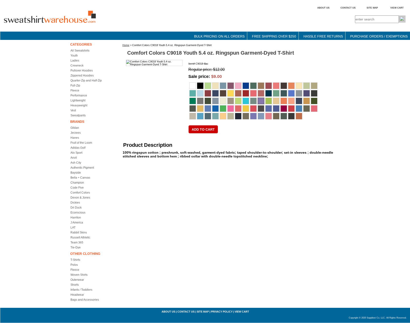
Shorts (74, 284)
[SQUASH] (223, 116)
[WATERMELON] (268, 116)
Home (125, 45)
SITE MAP (372, 7)
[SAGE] (306, 108)
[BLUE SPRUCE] (253, 85)
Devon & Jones (80, 197)
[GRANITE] (299, 93)
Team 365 (76, 242)
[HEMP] (208, 101)
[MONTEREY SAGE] (314, 101)
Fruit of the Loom (81, 142)
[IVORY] (223, 101)
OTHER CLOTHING (85, 254)
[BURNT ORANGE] (291, 85)
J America (76, 222)
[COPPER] (238, 93)
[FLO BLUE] (291, 93)
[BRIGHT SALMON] (276, 85)
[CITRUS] (230, 93)
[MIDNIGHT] (299, 101)
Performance (78, 95)
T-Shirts (75, 259)
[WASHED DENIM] (261, 116)
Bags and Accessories (84, 299)
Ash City (75, 162)
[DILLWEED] (276, 93)
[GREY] (200, 101)
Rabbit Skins (78, 232)
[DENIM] (268, 93)
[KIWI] (238, 101)
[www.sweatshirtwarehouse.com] (59, 21)
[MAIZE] (276, 101)
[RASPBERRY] (283, 108)
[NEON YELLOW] (245, 108)
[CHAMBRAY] (200, 93)
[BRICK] (268, 85)
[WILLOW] (283, 116)
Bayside (75, 172)
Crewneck (77, 65)
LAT (72, 227)
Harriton (75, 217)
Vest (73, 110)
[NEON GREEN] (223, 108)
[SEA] (208, 116)
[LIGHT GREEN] (253, 101)
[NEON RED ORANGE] (238, 108)
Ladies (74, 60)
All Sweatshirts (79, 50)
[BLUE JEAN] (245, 85)
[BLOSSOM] (238, 85)
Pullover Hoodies (81, 70)
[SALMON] (314, 108)
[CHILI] (208, 93)
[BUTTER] (299, 85)
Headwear (77, 294)
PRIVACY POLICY (222, 311)
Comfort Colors (80, 192)
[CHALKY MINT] (192, 93)
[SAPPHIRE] (200, 116)
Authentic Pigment (82, 167)
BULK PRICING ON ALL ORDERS (219, 36)
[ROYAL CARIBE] (299, 108)
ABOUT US (323, 7)
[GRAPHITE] (314, 93)
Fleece (74, 90)
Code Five (77, 187)
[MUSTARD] (200, 108)
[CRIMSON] (245, 93)
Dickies (75, 202)
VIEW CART (397, 7)
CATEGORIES (81, 44)
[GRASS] (192, 101)
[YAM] (299, 116)
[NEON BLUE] (215, 108)
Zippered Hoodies (82, 75)
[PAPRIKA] (253, 108)
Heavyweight (78, 105)
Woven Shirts (79, 274)
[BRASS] (261, 85)
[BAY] (223, 85)
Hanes (74, 137)
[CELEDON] (306, 85)
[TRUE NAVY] (238, 116)
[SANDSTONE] (192, 116)
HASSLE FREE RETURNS (323, 36)
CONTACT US (348, 7)
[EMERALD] (283, 93)
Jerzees (75, 132)
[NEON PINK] (230, 108)
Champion (77, 182)
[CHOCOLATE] (223, 93)
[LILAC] (261, 101)
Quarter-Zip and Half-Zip (86, 80)
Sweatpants (78, 115)
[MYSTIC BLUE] (208, 108)
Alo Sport (76, 152)
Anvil (73, 157)
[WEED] (276, 116)
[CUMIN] (261, 93)
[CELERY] (314, 85)
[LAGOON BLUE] (245, 101)
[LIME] (268, 101)
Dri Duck (76, 207)
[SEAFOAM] (215, 116)
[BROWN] (283, 85)
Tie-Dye (75, 247)
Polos (74, 264)
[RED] (291, 108)
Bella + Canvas (80, 177)
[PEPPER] (261, 108)
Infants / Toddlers (81, 289)
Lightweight (77, 100)
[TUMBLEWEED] (245, 116)
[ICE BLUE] (215, 101)
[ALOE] (208, 85)
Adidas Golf (77, 147)
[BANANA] (215, 85)
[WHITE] (192, 85)
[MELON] (291, 101)
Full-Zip (75, 85)
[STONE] (230, 116)
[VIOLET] (253, 116)
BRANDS (77, 122)
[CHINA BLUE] (215, 93)
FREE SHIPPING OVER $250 (274, 36)
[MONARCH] (306, 101)
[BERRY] (230, 85)
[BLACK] (200, 85)
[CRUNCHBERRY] (253, 93)
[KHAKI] (230, 101)
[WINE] (291, 116)
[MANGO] (283, 101)
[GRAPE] (306, 93)
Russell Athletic (80, 237)
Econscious (77, 212)
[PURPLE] (276, 108)
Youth (74, 55)
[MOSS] (192, 108)
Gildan (74, 127)
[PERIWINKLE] (268, 108)
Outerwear (77, 279)
